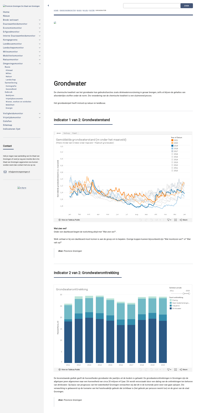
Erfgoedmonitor (11, 32)
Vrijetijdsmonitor (12, 117)
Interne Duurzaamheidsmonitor (19, 36)
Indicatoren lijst (11, 129)
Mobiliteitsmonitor (13, 55)
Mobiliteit (10, 105)
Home (56, 10)
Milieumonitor (10, 51)
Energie (9, 108)
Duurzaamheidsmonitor (15, 24)
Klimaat (9, 70)
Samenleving (11, 83)
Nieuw (6, 16)
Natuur (9, 76)
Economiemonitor (12, 28)
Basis (79, 10)
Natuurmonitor (10, 59)
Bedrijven (10, 95)
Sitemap (7, 125)
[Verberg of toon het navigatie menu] (48, 5)
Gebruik (8, 92)
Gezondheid (11, 89)
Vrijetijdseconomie (14, 99)
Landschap (11, 80)
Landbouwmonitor (12, 44)
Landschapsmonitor (13, 47)
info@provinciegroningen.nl (19, 172)
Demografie (11, 86)
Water (91, 10)
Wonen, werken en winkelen (18, 102)
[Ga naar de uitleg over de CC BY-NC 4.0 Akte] (22, 188)
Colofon (7, 121)
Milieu (85, 10)
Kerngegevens (10, 40)
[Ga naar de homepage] (21, 6)
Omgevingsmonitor (68, 10)
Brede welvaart (11, 20)
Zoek (186, 6)
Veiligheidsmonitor (13, 113)
